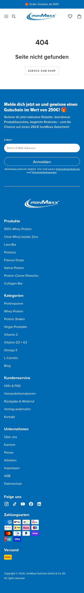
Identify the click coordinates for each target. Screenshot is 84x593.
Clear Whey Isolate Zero (21, 236)
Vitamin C (11, 334)
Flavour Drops (14, 260)
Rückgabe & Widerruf (19, 401)
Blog (7, 365)
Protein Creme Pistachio (21, 275)
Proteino (10, 252)
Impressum (12, 468)
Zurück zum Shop (42, 70)
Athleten (10, 460)
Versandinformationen (20, 393)
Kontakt (9, 417)
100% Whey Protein (18, 229)
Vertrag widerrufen (17, 409)
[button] (14, 16)
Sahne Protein (14, 267)
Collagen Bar (13, 283)
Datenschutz (13, 483)
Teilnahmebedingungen (43, 172)
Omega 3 (10, 350)
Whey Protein (13, 311)
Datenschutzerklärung (68, 169)
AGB (7, 475)
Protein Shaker (14, 319)
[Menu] (6, 16)
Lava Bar (10, 244)
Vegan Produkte (15, 326)
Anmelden (42, 161)
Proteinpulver (13, 303)
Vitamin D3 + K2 (15, 342)
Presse (8, 452)
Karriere (9, 444)
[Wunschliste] (70, 16)
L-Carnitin (11, 358)
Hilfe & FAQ (12, 385)
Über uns (10, 437)
